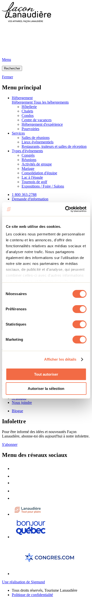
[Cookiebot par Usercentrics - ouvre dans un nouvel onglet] (65, 209)
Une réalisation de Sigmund (23, 582)
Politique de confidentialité (32, 595)
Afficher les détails (60, 359)
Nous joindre (22, 402)
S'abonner (9, 444)
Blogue (17, 411)
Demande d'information (30, 199)
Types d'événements (27, 151)
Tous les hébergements (51, 102)
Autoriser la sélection (46, 388)
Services (18, 133)
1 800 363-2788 (24, 194)
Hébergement (22, 98)
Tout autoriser (46, 374)
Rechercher (12, 68)
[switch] (79, 309)
